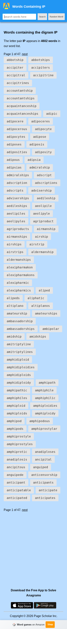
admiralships (18, 175)
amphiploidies (45, 405)
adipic (51, 113)
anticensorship (44, 475)
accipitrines (18, 83)
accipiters (40, 67)
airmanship (46, 229)
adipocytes (16, 137)
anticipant (16, 482)
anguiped (40, 467)
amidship (14, 336)
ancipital (43, 459)
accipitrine (43, 75)
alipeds (13, 298)
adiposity (43, 152)
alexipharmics (19, 290)
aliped (44, 290)
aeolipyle (41, 213)
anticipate (48, 490)
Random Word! (56, 17)
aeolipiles (16, 213)
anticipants (43, 482)
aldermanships (19, 259)
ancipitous (16, 467)
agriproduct (43, 221)
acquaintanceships (22, 113)
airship (41, 236)
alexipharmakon (20, 267)
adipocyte (43, 129)
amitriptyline (19, 344)
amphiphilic (45, 398)
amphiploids (17, 413)
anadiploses (45, 452)
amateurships (46, 313)
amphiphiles (17, 398)
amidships (37, 336)
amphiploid (16, 405)
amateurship (17, 313)
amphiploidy (45, 413)
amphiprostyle (19, 436)
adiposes (14, 144)
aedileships (17, 206)
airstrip (36, 244)
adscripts (15, 190)
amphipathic (17, 390)
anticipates (45, 498)
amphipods (15, 429)
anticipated (17, 498)
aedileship (46, 198)
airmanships (17, 236)
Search (42, 17)
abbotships (40, 60)
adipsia (34, 160)
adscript (44, 175)
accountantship (20, 90)
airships (14, 244)
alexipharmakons (21, 275)
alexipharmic (18, 283)
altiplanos (40, 306)
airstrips (15, 252)
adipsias (14, 167)
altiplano (15, 306)
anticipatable (19, 490)
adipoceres (40, 121)
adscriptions (46, 183)
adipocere (15, 121)
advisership (41, 190)
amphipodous (39, 421)
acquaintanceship (21, 106)
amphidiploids (19, 375)
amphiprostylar (44, 429)
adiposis (36, 144)
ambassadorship (20, 321)
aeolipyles (16, 221)
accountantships (21, 98)
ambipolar (50, 329)
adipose (39, 137)
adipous (13, 160)
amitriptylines (20, 352)
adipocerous (17, 129)
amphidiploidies (21, 367)
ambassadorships (21, 329)
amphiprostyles (20, 444)
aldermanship (42, 252)
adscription (17, 183)
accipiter (15, 67)
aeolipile (43, 206)
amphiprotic (17, 452)
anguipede (15, 475)
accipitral (16, 75)
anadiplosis (17, 459)
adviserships (18, 198)
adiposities (17, 152)
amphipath (47, 382)
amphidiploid (18, 359)
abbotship (15, 60)
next (25, 54)
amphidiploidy (19, 382)
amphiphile (44, 390)
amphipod (14, 421)
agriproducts (18, 229)
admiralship (39, 167)
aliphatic (36, 298)
